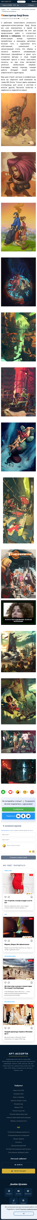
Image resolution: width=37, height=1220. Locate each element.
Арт (18, 5)
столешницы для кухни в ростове (17, 85)
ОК (23, 1213)
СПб (14, 5)
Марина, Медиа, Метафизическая (16, 944)
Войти (34, 1)
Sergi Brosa (30, 25)
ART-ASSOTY (6, 1)
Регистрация (20, 1171)
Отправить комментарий (18, 857)
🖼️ (33, 852)
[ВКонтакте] (18, 816)
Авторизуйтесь (5, 830)
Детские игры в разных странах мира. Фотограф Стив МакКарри (18, 987)
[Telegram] (28, 816)
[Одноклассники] (23, 816)
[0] (3, 792)
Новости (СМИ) (7, 5)
